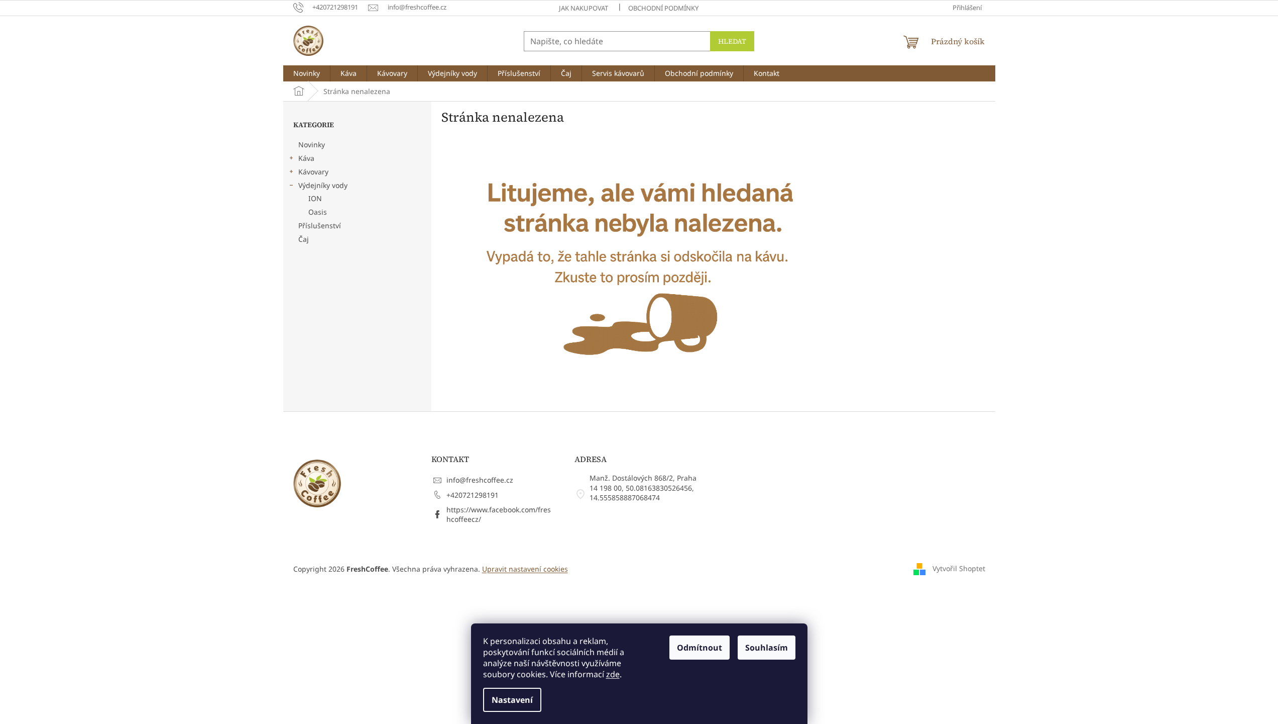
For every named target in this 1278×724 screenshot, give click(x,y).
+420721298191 (472, 495)
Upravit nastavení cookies (525, 569)
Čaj (303, 239)
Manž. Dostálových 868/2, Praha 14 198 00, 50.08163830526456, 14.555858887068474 (643, 487)
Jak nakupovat (583, 8)
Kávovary (313, 171)
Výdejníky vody (322, 185)
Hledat (732, 41)
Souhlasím (766, 647)
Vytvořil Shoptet (959, 568)
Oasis (317, 212)
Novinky (311, 144)
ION (315, 198)
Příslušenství (319, 225)
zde (613, 674)
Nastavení (512, 699)
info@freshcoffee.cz (479, 480)
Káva (306, 158)
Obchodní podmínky (663, 8)
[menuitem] (306, 73)
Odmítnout (699, 647)
